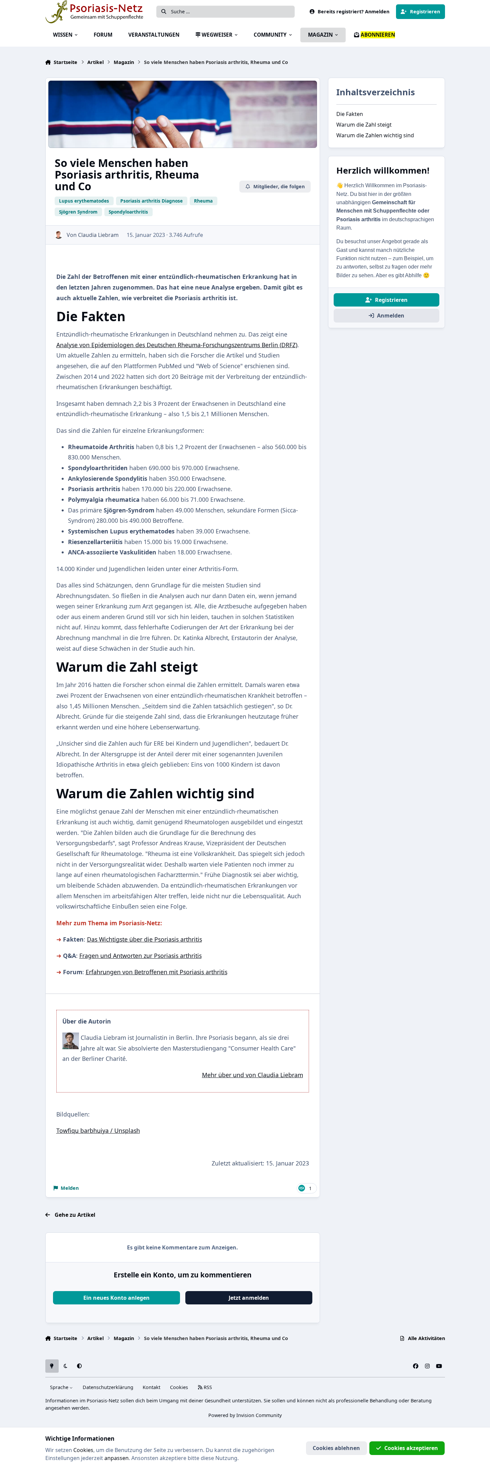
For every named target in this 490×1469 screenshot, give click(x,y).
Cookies (179, 1387)
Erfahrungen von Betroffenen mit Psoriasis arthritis (156, 972)
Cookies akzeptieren (411, 1448)
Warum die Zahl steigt (364, 124)
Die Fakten (349, 114)
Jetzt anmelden (249, 1297)
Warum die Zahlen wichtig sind (375, 135)
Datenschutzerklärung (108, 1387)
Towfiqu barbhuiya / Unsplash (98, 1130)
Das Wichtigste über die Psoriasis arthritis (144, 939)
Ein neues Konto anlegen (116, 1297)
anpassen (116, 1458)
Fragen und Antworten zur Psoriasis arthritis (140, 956)
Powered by (245, 1415)
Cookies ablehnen (336, 1448)
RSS (207, 1387)
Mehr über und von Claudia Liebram (252, 1075)
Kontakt (151, 1387)
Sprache (60, 1387)
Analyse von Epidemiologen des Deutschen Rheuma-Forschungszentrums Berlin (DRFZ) (176, 345)
